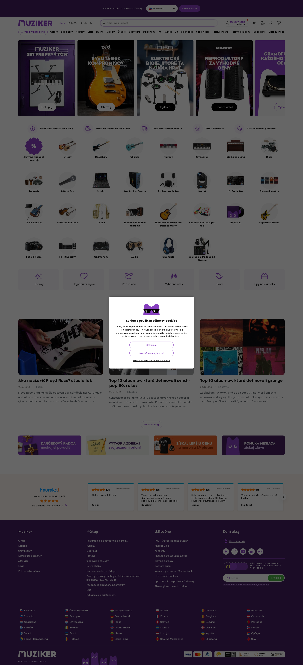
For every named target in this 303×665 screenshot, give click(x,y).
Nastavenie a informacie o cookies (151, 360)
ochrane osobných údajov (166, 336)
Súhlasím (151, 345)
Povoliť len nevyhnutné (151, 353)
